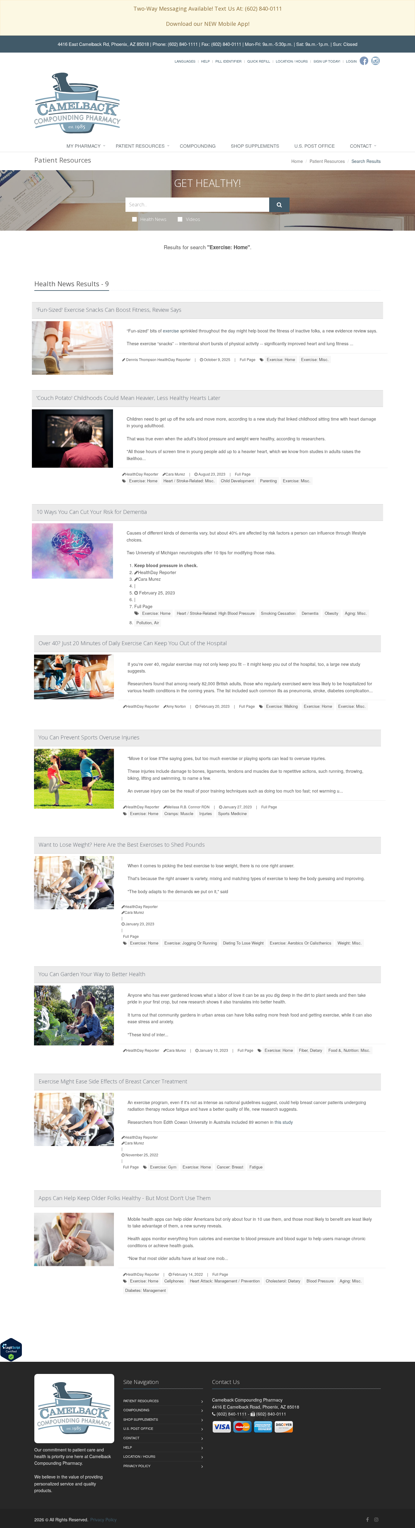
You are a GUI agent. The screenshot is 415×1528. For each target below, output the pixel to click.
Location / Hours (292, 61)
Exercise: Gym (163, 1167)
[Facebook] (364, 61)
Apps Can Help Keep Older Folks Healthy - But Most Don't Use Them (125, 1198)
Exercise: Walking (282, 706)
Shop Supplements (255, 146)
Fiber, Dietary (310, 1050)
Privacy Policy (136, 1465)
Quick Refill (258, 61)
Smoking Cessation (278, 613)
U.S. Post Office (314, 146)
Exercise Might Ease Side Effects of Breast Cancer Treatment (113, 1081)
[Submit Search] (279, 205)
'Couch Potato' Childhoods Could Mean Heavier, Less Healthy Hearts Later (128, 397)
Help (205, 61)
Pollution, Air (147, 622)
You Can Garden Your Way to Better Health (92, 974)
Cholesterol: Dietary (283, 1281)
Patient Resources (140, 146)
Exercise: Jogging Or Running (190, 943)
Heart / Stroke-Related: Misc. (189, 481)
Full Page (248, 359)
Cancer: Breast (230, 1167)
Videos (193, 219)
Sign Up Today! (327, 61)
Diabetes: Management (145, 1290)
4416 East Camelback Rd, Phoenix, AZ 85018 (103, 44)
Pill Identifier (228, 61)
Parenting (268, 481)
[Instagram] (375, 61)
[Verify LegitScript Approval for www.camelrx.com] (11, 1349)
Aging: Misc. (356, 613)
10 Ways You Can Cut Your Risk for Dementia (91, 511)
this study (284, 1122)
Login (351, 61)
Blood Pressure (320, 1281)
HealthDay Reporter (157, 572)
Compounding (198, 146)
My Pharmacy (84, 146)
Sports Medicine (232, 813)
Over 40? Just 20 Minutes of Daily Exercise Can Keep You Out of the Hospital (133, 643)
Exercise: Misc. (315, 359)
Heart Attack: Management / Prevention (225, 1281)
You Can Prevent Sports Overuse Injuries (89, 737)
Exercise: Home (281, 359)
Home (297, 161)
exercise (171, 331)
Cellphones (174, 1281)
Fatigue (255, 1167)
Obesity (331, 613)
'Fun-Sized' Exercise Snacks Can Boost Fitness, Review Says (108, 309)
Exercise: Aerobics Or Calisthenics (300, 943)
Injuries (205, 813)
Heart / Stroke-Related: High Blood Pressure (216, 613)
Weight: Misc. (350, 943)
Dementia (310, 613)
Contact (361, 146)
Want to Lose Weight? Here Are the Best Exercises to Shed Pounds (122, 844)
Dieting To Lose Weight (243, 943)
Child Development (237, 481)
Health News (153, 219)
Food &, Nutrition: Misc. (349, 1050)
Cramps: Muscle (178, 813)
